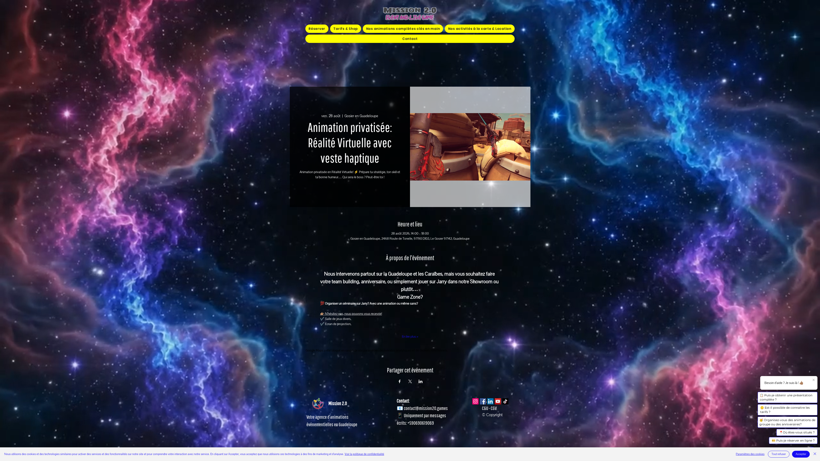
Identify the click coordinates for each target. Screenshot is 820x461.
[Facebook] (483, 401)
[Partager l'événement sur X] (410, 381)
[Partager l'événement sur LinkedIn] (421, 381)
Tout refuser (779, 454)
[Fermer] (814, 454)
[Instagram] (475, 401)
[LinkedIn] (490, 401)
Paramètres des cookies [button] (750, 454)
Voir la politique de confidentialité (364, 454)
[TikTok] (505, 401)
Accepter (801, 454)
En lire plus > (410, 336)
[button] (403, 29)
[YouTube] (498, 401)
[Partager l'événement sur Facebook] (400, 381)
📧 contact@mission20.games (422, 408)
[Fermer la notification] (813, 380)
